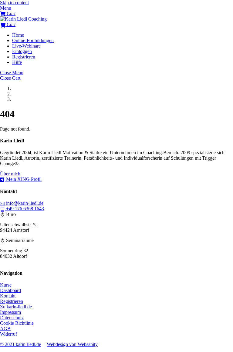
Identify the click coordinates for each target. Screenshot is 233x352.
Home (18, 35)
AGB (5, 328)
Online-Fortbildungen (33, 40)
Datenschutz (12, 317)
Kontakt (7, 295)
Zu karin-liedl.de (16, 306)
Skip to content (14, 2)
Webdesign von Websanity (72, 344)
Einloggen (22, 51)
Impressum (10, 312)
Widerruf (8, 334)
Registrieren (23, 56)
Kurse (6, 284)
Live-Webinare (26, 45)
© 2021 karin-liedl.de (20, 344)
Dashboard (10, 290)
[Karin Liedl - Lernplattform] (23, 19)
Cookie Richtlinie (17, 323)
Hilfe (17, 62)
